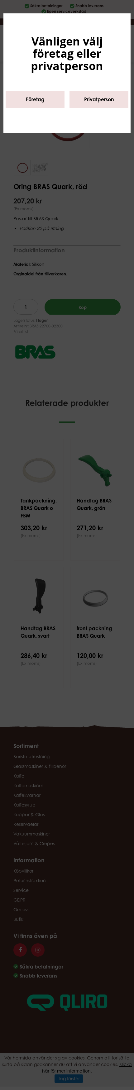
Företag (35, 99)
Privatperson (99, 99)
